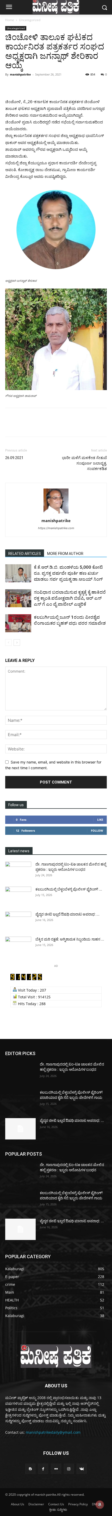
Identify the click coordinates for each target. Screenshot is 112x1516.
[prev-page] (8, 642)
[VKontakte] (82, 1469)
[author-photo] (56, 513)
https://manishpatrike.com (56, 528)
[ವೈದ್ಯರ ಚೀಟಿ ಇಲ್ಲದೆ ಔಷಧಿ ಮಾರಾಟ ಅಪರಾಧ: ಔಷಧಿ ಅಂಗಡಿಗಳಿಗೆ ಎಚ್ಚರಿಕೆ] (18, 921)
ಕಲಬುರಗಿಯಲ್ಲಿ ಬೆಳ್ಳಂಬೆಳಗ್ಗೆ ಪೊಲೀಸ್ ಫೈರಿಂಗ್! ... (68, 889)
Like (100, 820)
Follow (97, 830)
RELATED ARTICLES (24, 554)
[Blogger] (30, 1469)
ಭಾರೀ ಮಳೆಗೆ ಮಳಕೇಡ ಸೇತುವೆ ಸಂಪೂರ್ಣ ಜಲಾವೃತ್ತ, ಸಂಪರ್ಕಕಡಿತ (84, 463)
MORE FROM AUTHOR (65, 554)
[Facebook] (10, 86)
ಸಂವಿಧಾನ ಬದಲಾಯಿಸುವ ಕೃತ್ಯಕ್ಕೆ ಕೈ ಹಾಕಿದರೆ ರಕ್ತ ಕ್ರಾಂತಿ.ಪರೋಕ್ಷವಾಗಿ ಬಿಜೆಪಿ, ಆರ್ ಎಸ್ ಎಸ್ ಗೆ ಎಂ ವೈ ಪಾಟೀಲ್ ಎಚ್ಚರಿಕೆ (70, 598)
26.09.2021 (14, 457)
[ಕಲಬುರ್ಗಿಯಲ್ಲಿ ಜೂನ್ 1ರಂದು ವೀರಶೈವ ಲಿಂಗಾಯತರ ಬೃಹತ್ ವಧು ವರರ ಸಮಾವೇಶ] (18, 623)
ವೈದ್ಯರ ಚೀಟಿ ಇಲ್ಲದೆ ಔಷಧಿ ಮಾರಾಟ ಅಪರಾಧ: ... (67, 914)
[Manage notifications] (100, 1504)
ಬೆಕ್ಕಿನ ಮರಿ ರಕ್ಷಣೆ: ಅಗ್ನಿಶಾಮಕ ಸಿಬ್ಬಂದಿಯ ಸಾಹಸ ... (69, 939)
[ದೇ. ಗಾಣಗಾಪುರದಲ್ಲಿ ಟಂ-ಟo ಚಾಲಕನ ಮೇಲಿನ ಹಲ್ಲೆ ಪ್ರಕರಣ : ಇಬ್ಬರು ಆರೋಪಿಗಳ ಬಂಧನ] (18, 871)
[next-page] (17, 642)
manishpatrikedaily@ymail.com (53, 1432)
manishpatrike (20, 74)
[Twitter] (22, 86)
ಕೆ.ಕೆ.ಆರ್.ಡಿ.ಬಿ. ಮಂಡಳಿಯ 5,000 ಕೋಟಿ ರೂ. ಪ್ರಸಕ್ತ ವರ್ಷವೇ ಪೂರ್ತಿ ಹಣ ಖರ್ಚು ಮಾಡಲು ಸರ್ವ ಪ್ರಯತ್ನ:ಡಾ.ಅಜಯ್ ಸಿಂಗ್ (68, 573)
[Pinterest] (34, 86)
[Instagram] (69, 1469)
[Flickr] (56, 1469)
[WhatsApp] (46, 86)
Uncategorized (29, 20)
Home (9, 20)
